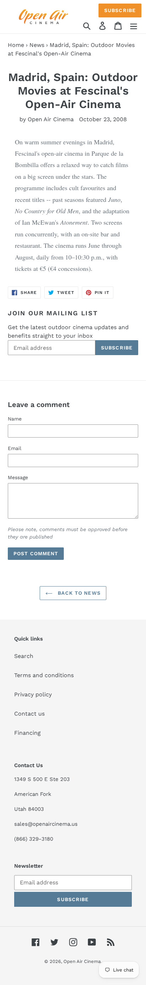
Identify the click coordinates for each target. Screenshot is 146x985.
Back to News (78, 593)
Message (18, 477)
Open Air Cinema (82, 961)
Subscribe (120, 10)
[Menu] (133, 25)
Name (15, 419)
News (36, 45)
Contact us (29, 713)
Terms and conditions (44, 675)
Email (14, 448)
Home (16, 45)
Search (23, 656)
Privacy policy (33, 694)
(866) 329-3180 (33, 839)
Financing (27, 732)
